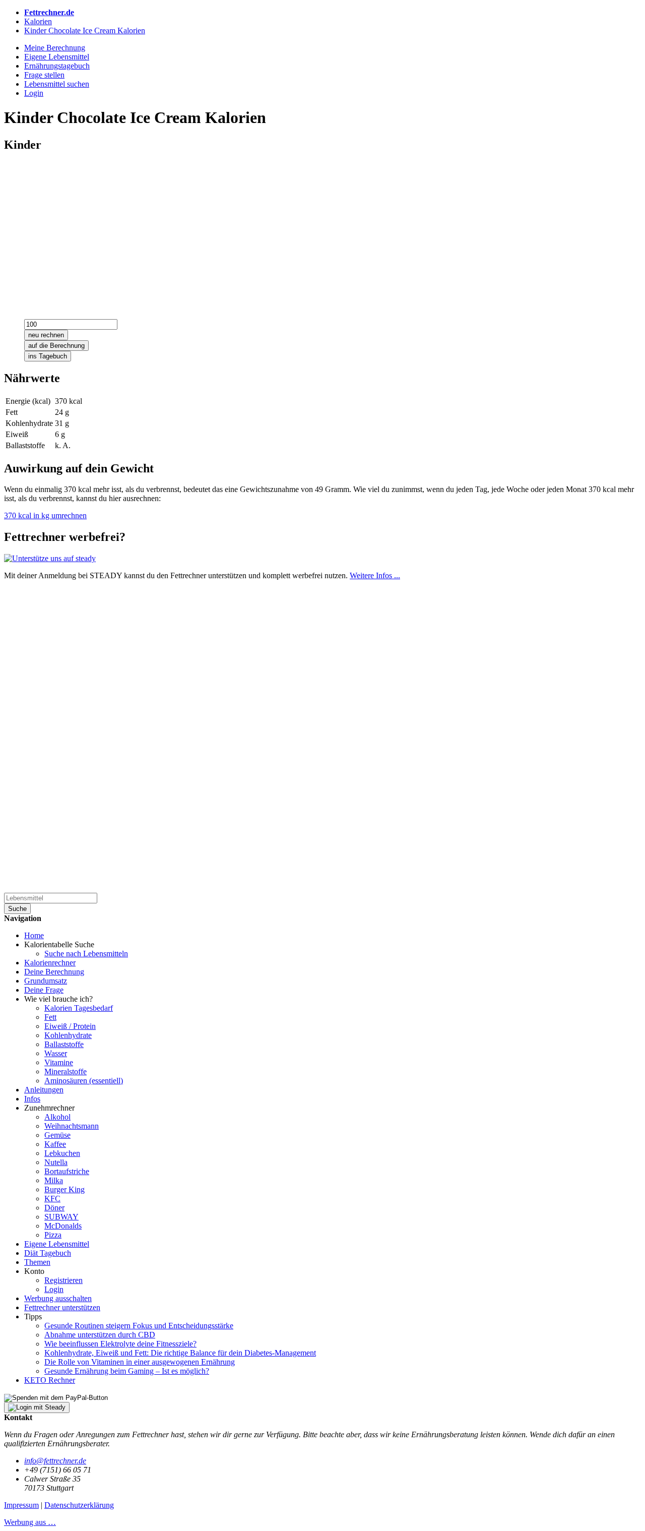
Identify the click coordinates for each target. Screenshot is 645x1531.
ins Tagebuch (47, 356)
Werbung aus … (30, 1522)
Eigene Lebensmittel (56, 1244)
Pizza (52, 1235)
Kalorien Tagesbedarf (78, 1008)
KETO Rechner (49, 1380)
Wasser (55, 1053)
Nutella (56, 1162)
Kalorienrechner (50, 962)
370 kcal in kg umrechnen (45, 515)
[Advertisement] (306, 232)
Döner (54, 1207)
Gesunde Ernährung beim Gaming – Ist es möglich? (126, 1371)
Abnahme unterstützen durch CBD (99, 1334)
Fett (50, 1017)
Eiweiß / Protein (70, 1026)
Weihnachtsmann (71, 1126)
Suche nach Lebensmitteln (86, 953)
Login (53, 1289)
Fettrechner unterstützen (62, 1307)
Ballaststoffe (64, 1044)
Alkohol (57, 1117)
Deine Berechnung (54, 971)
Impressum (21, 1505)
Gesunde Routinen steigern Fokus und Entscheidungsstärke (138, 1325)
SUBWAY (61, 1216)
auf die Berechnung (56, 345)
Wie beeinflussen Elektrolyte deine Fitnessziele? (120, 1343)
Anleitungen (43, 1089)
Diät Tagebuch (47, 1253)
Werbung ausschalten (58, 1298)
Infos (32, 1098)
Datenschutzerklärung (79, 1505)
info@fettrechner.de (55, 1460)
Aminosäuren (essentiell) (83, 1080)
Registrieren (63, 1280)
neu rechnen (46, 335)
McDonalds (63, 1225)
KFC (52, 1198)
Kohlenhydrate (68, 1035)
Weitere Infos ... (375, 575)
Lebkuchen (62, 1153)
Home (34, 935)
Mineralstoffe (65, 1071)
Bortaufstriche (66, 1171)
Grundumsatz (45, 980)
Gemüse (57, 1135)
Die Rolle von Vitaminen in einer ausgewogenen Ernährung (139, 1362)
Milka (53, 1180)
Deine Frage (43, 990)
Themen (37, 1262)
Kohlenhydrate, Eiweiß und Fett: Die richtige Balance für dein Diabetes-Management (180, 1353)
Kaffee (55, 1144)
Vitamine (58, 1062)
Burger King (64, 1189)
